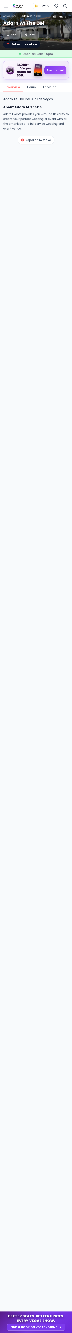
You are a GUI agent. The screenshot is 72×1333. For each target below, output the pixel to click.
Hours (31, 87)
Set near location (21, 44)
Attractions (10, 16)
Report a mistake (38, 140)
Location (49, 87)
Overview (13, 87)
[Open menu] (6, 6)
